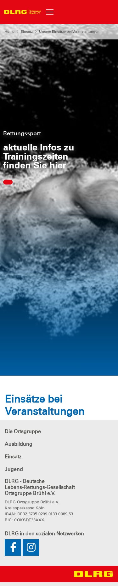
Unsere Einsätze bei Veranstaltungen (69, 31)
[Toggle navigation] (50, 12)
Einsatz (27, 31)
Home (9, 31)
